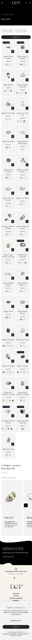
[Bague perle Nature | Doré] (21, 346)
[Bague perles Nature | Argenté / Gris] (9, 119)
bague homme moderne (23, 284)
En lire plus (4, 472)
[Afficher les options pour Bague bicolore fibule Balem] (27, 136)
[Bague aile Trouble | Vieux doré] (4, 372)
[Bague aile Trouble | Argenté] (12, 372)
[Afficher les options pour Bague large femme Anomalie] (12, 249)
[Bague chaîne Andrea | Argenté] (9, 64)
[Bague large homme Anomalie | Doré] (21, 400)
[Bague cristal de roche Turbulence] (23, 161)
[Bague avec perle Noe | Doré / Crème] (18, 121)
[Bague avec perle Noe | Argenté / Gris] (21, 121)
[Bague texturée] (23, 357)
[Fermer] (29, 604)
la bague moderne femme (8, 227)
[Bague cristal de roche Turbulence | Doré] (21, 178)
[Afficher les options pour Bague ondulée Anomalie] (27, 79)
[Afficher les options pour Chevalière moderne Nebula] (12, 415)
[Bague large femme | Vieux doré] (7, 178)
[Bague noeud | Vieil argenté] (9, 317)
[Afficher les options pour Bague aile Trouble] (12, 361)
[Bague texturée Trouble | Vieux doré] (21, 64)
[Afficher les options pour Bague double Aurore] (12, 278)
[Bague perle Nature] (23, 331)
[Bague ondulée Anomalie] (23, 76)
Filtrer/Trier (16, 37)
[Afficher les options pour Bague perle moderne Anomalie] (12, 387)
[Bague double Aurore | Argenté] (9, 291)
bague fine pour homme (8, 199)
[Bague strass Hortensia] (23, 246)
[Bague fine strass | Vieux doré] (7, 147)
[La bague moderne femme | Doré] (7, 234)
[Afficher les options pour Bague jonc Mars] (12, 444)
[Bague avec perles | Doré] (21, 204)
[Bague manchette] (8, 331)
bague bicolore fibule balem (22, 142)
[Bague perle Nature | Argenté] (24, 346)
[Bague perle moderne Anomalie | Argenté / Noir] (12, 400)
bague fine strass (8, 141)
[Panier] (30, 3)
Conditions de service (24, 633)
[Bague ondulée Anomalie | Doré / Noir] (25, 93)
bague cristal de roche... (22, 171)
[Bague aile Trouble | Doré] (9, 372)
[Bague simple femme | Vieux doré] (21, 319)
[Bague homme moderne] (23, 274)
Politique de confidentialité (9, 633)
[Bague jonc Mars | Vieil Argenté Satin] (9, 455)
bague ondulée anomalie (22, 86)
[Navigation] (3, 3)
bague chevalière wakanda (23, 422)
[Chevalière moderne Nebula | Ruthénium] (8, 429)
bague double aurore (8, 284)
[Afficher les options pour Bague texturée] (27, 361)
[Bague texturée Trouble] (23, 47)
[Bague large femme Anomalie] (8, 246)
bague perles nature (8, 113)
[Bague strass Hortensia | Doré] (19, 263)
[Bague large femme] (8, 161)
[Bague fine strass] (8, 132)
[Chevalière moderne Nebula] (8, 412)
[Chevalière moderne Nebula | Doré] (2, 429)
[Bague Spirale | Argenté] (8, 91)
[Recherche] (26, 3)
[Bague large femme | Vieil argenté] (9, 178)
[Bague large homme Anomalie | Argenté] (24, 400)
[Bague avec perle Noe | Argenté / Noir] (24, 121)
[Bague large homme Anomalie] (23, 383)
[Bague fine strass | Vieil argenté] (9, 147)
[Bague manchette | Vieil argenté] (7, 346)
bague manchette (8, 340)
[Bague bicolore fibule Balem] (23, 132)
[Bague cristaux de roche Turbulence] (23, 217)
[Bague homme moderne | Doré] (21, 291)
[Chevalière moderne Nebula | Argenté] (5, 429)
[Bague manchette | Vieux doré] (4, 346)
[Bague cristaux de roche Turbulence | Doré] (21, 234)
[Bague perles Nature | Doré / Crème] (7, 119)
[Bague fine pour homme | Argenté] (9, 206)
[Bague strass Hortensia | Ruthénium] (25, 263)
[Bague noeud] (8, 302)
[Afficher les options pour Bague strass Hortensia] (27, 249)
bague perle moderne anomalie (8, 393)
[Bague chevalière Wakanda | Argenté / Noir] (22, 429)
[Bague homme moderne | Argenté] (24, 291)
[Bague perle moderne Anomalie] (8, 383)
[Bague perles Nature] (8, 104)
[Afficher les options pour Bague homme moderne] (27, 278)
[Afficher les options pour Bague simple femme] (27, 306)
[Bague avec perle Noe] (23, 104)
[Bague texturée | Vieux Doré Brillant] (18, 372)
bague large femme (8, 171)
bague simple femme (22, 312)
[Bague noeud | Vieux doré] (7, 317)
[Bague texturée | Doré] (24, 372)
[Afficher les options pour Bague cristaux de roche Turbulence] (27, 221)
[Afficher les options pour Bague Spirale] (12, 79)
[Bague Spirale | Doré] (5, 91)
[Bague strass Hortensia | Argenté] (22, 263)
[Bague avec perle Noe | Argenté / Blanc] (27, 121)
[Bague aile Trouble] (8, 357)
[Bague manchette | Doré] (9, 346)
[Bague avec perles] (23, 189)
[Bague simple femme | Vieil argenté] (24, 319)
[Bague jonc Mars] (8, 440)
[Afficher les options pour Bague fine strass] (12, 136)
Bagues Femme (21, 31)
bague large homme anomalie (22, 393)
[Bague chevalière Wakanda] (23, 412)
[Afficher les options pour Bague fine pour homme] (12, 193)
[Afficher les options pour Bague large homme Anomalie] (27, 387)
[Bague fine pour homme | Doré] (7, 206)
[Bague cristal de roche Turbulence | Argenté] (24, 178)
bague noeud (8, 311)
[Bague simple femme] (23, 302)
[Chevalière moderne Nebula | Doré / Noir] (11, 429)
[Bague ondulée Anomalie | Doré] (16, 93)
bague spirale (8, 85)
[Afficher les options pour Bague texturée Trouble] (27, 51)
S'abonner (16, 627)
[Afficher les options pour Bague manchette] (12, 334)
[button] (28, 93)
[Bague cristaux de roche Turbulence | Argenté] (24, 234)
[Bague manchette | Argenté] (12, 346)
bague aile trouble (8, 366)
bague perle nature (22, 340)
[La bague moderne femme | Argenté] (9, 234)
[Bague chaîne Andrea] (8, 47)
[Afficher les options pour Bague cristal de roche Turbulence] (27, 164)
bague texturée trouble (22, 57)
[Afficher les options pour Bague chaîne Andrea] (12, 51)
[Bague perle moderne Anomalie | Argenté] (7, 400)
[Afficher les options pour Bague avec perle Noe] (27, 108)
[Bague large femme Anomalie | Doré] (7, 263)
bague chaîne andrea (8, 57)
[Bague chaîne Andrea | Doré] (7, 64)
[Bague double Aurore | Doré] (7, 291)
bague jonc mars (8, 449)
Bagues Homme (8, 31)
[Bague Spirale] (8, 76)
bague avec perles (22, 198)
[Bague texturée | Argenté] (27, 372)
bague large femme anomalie (8, 256)
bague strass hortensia (22, 256)
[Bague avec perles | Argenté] (24, 204)
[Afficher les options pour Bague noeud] (12, 306)
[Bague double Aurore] (8, 274)
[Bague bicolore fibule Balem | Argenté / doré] (22, 149)
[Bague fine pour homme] (8, 189)
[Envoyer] (28, 557)
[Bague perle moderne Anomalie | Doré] (4, 400)
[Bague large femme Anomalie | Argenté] (9, 263)
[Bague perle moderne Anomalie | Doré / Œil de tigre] (9, 400)
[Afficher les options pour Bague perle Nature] (27, 334)
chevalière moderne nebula (8, 422)
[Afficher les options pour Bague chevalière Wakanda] (27, 415)
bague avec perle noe (23, 114)
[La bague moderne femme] (8, 217)
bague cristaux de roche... (22, 227)
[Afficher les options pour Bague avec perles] (27, 193)
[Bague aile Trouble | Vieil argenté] (7, 372)
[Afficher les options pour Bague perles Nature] (12, 108)
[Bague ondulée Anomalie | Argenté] (19, 93)
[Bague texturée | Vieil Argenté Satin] (21, 372)
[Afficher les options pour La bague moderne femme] (12, 221)
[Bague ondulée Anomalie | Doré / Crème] (22, 93)
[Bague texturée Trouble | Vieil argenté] (24, 64)
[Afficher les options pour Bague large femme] (12, 164)
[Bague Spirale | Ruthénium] (11, 91)
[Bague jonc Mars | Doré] (7, 455)
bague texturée (22, 366)
